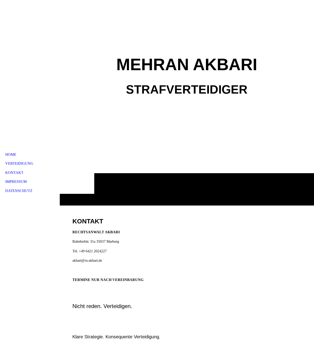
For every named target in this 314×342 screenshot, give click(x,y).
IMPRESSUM (16, 182)
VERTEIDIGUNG (19, 163)
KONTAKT (14, 173)
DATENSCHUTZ (18, 191)
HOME (10, 154)
